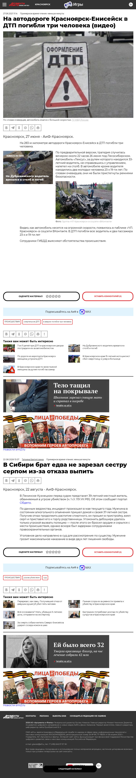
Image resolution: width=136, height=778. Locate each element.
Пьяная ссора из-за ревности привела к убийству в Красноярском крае (103, 602)
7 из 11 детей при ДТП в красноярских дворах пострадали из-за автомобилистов (40, 347)
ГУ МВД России (80, 120)
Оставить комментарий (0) (108, 296)
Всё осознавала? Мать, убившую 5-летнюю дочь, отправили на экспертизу (39, 613)
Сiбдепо (25, 502)
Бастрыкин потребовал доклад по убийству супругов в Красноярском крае (105, 613)
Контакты (31, 716)
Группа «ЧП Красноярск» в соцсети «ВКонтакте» (87, 221)
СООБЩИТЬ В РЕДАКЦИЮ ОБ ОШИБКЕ (88, 716)
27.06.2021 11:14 (10, 13)
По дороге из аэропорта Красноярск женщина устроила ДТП (36, 357)
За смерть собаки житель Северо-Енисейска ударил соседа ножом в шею (40, 623)
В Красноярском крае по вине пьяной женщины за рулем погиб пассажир (37, 368)
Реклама (44, 716)
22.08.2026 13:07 (11, 459)
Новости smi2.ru (14, 449)
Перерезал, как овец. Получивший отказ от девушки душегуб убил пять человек (39, 602)
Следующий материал (70, 769)
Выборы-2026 (59, 716)
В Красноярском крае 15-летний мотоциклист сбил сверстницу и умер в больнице (106, 357)
